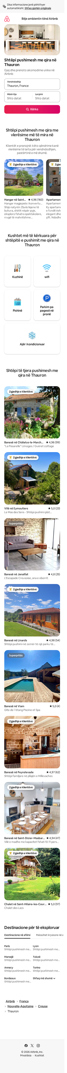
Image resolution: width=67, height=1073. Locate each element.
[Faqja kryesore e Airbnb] (7, 18)
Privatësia (25, 1055)
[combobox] (32, 86)
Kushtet (39, 1055)
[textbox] (18, 98)
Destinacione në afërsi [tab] (17, 935)
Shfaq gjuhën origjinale (38, 8)
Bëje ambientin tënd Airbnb (40, 19)
